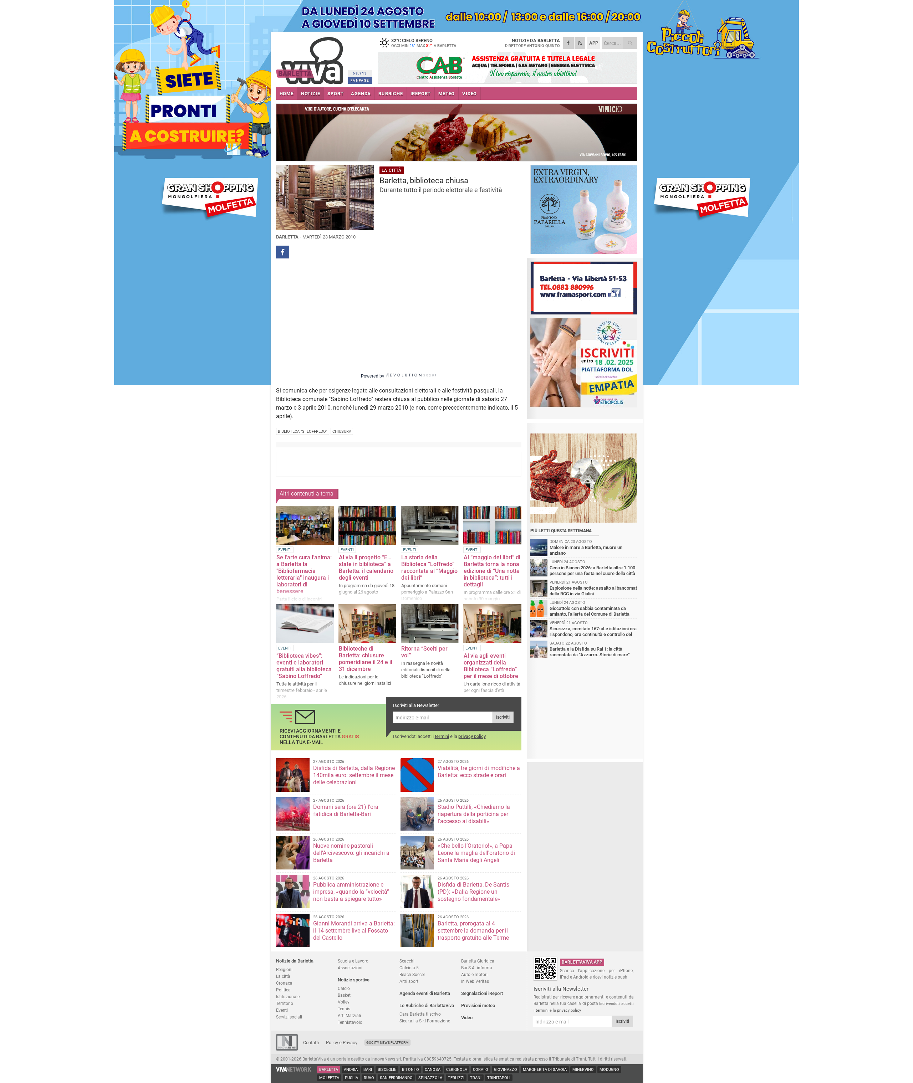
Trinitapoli (498, 1078)
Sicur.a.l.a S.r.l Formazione (424, 1020)
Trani (475, 1078)
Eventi (282, 1010)
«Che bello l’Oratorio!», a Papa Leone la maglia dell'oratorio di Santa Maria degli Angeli (476, 852)
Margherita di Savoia (545, 1069)
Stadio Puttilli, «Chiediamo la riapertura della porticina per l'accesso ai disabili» (474, 814)
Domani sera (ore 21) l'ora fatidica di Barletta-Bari (345, 810)
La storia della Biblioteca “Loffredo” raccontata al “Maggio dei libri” (429, 567)
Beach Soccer (412, 974)
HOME (287, 93)
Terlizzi (456, 1078)
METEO (446, 93)
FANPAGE (360, 80)
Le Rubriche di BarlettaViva (426, 1005)
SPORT (335, 93)
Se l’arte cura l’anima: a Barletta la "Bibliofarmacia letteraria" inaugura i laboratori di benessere (304, 574)
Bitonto (410, 1069)
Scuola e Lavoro (353, 961)
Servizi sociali (289, 1017)
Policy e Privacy (341, 1042)
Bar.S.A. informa (476, 967)
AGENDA (361, 93)
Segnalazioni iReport (482, 993)
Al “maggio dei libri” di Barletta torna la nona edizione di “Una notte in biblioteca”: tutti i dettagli (492, 571)
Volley (344, 1002)
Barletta (328, 1069)
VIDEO (469, 93)
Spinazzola (430, 1078)
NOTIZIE (310, 93)
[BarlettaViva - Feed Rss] (580, 43)
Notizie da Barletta (294, 961)
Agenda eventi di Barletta (424, 993)
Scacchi (406, 961)
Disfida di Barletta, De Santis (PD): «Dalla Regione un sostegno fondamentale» (473, 891)
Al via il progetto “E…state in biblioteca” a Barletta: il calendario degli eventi (366, 567)
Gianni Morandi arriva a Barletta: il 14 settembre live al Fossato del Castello (354, 930)
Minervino (583, 1069)
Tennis (344, 1008)
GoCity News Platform (387, 1042)
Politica (283, 989)
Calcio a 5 (409, 967)
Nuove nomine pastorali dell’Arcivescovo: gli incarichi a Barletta (351, 852)
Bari (367, 1069)
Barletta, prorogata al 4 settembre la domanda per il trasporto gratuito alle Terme (473, 930)
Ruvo (369, 1078)
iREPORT (420, 93)
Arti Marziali (349, 1015)
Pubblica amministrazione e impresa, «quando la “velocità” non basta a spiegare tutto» (351, 891)
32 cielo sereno (423, 43)
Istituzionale (288, 996)
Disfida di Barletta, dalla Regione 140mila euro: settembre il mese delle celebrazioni (354, 775)
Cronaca (284, 983)
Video (467, 1017)
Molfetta (329, 1078)
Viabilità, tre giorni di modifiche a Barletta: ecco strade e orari (479, 772)
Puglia (351, 1078)
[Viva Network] (294, 1070)
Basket (344, 995)
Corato (480, 1069)
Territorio (284, 1003)
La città (283, 976)
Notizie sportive (353, 979)
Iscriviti (503, 717)
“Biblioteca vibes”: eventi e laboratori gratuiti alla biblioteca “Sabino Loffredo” (304, 665)
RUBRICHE (390, 93)
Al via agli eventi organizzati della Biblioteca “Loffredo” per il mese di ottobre (491, 665)
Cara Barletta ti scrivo (420, 1014)
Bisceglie (387, 1069)
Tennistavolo (350, 1022)
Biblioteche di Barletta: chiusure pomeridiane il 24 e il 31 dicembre (365, 658)
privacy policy (472, 736)
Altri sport (408, 981)
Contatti (311, 1042)
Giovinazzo (505, 1069)
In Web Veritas (475, 981)
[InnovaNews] (287, 1049)
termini (442, 736)
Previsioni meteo (478, 1005)
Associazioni (350, 967)
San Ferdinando (396, 1078)
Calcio (344, 988)
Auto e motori (474, 974)
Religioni (284, 969)
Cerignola (456, 1069)
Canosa (432, 1069)
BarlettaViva (311, 58)
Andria (351, 1069)
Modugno (609, 1069)
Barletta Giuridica (477, 961)
